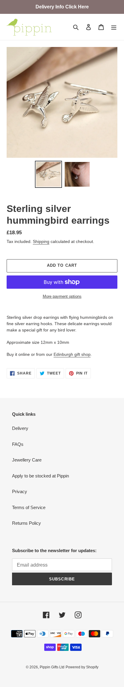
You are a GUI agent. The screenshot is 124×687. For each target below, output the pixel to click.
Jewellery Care (27, 459)
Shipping (41, 241)
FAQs (17, 444)
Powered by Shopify (82, 667)
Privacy (19, 491)
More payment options (62, 296)
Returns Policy (26, 523)
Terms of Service (28, 507)
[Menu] (113, 26)
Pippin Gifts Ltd (52, 667)
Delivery (20, 428)
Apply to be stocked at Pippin (40, 475)
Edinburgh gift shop (72, 354)
